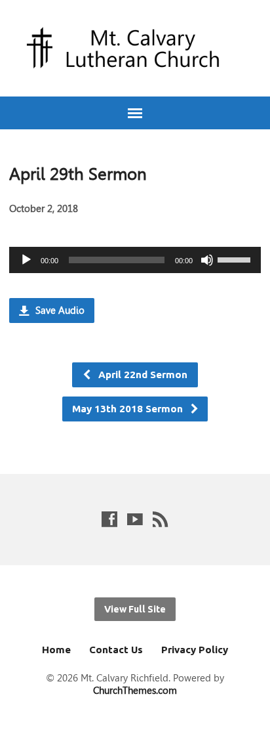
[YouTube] (135, 518)
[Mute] (207, 260)
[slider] (236, 258)
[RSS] (160, 518)
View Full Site (135, 609)
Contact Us (116, 649)
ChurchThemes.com (135, 690)
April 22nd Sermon (141, 374)
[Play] (26, 260)
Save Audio (59, 310)
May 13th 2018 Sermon (128, 408)
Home (56, 649)
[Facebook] (109, 518)
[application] (134, 260)
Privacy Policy (194, 649)
